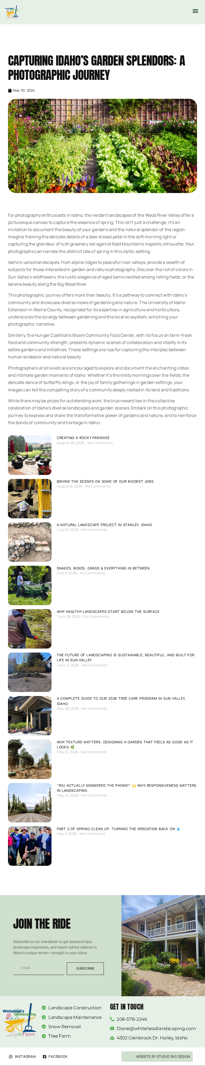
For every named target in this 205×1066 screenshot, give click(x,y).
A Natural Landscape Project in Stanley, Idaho (104, 524)
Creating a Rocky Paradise (83, 437)
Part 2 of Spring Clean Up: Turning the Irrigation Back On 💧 (119, 828)
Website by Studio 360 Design (163, 1056)
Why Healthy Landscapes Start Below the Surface (108, 611)
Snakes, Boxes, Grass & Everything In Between (103, 568)
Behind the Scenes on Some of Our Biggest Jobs (105, 481)
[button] (195, 10)
